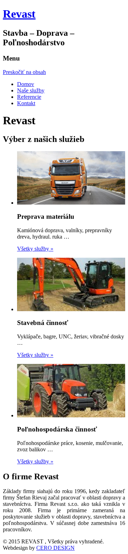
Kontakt (26, 103)
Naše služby (30, 90)
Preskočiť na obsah (24, 72)
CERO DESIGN (55, 548)
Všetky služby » (35, 249)
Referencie (29, 97)
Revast (19, 13)
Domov (25, 84)
